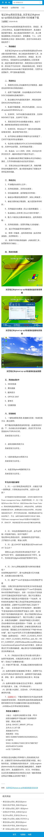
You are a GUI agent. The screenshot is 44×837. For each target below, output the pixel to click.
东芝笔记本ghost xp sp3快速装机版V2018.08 (22, 788)
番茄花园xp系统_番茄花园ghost (14, 802)
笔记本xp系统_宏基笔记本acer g (15, 815)
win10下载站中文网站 (6, 2)
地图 (29, 834)
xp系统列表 (15, 8)
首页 (14, 834)
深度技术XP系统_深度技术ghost (15, 812)
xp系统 (4, 21)
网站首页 (5, 8)
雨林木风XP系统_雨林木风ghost (15, 805)
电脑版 (22, 834)
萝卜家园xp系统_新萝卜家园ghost (15, 808)
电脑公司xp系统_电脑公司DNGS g (16, 819)
